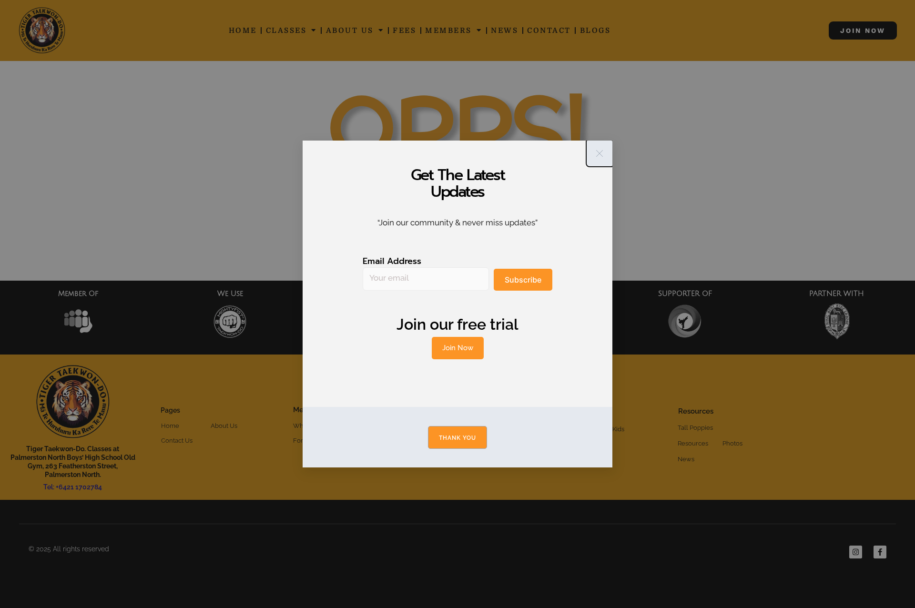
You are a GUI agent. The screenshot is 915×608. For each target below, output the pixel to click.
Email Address (392, 261)
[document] (457, 304)
